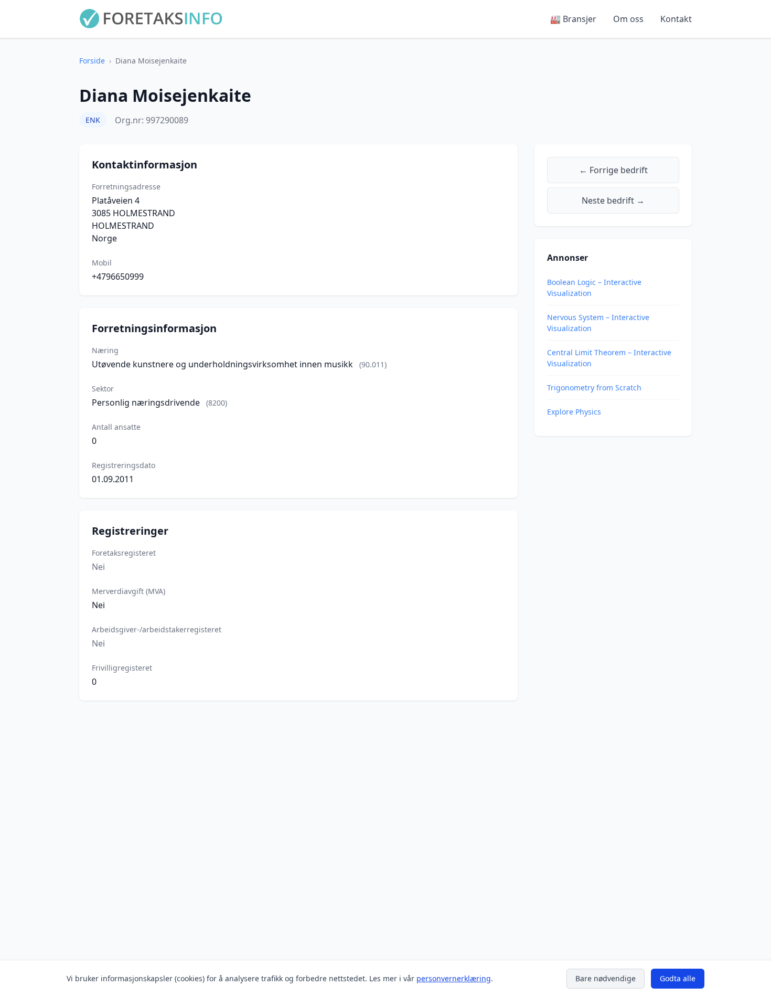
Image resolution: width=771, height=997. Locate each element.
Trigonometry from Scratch (594, 388)
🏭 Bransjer (573, 19)
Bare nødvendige (605, 978)
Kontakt (676, 19)
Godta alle (677, 978)
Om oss (628, 19)
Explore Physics (574, 412)
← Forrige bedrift (613, 170)
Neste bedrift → (613, 200)
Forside (92, 61)
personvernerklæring (453, 978)
